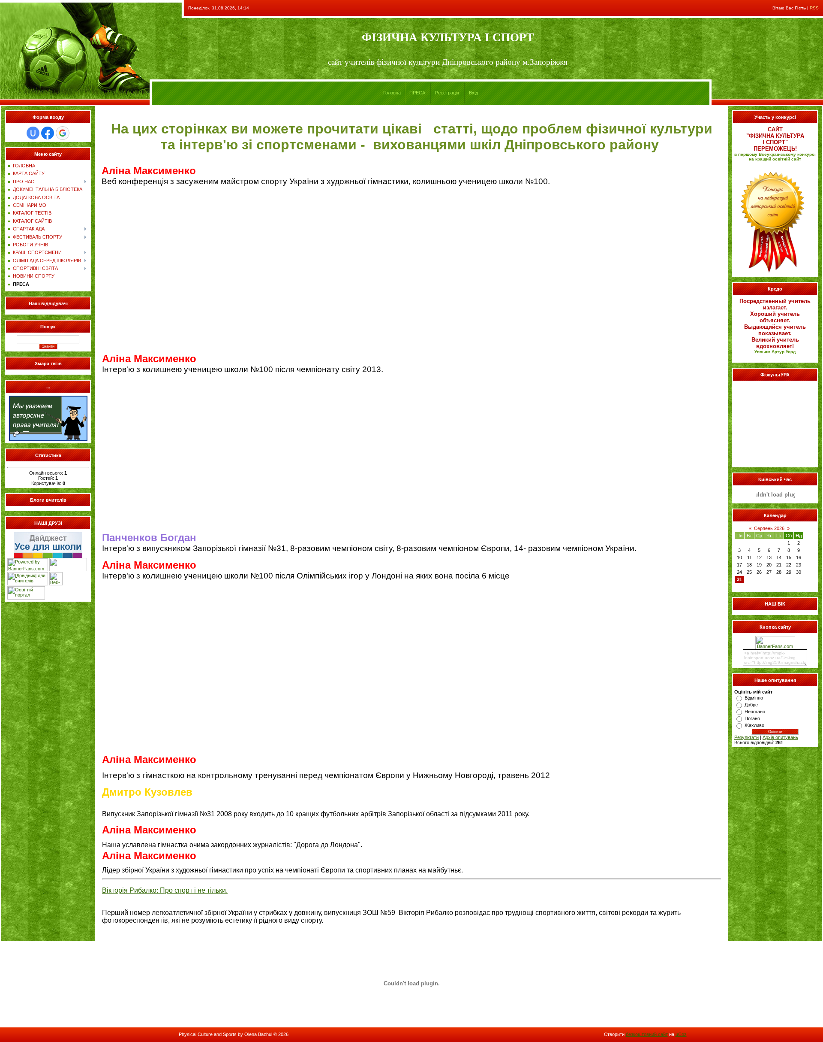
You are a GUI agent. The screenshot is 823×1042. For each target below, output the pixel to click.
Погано (752, 718)
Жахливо (754, 725)
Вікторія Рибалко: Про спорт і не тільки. (165, 890)
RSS (814, 8)
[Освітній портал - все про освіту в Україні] (26, 597)
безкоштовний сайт (647, 1034)
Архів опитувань (780, 737)
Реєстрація (447, 92)
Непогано (755, 711)
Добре (751, 704)
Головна (392, 92)
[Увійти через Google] (62, 133)
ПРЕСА (417, 92)
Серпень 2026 (769, 528)
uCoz (681, 1034)
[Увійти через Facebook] (47, 133)
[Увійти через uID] (33, 133)
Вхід (473, 92)
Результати (746, 737)
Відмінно (754, 697)
